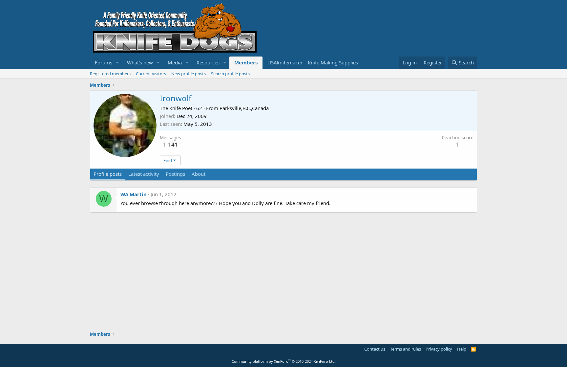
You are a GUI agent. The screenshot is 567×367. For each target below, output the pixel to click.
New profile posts (188, 74)
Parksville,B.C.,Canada (244, 108)
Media (175, 62)
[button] (117, 63)
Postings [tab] (175, 174)
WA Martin (133, 194)
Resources (208, 62)
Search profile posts (230, 74)
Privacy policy (439, 349)
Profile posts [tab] (108, 174)
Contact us (374, 349)
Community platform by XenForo (284, 361)
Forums (103, 62)
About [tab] (198, 174)
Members (246, 62)
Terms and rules (405, 349)
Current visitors (151, 74)
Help (461, 349)
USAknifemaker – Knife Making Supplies (312, 62)
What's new (140, 62)
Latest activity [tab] (143, 174)
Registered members (110, 74)
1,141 (170, 144)
